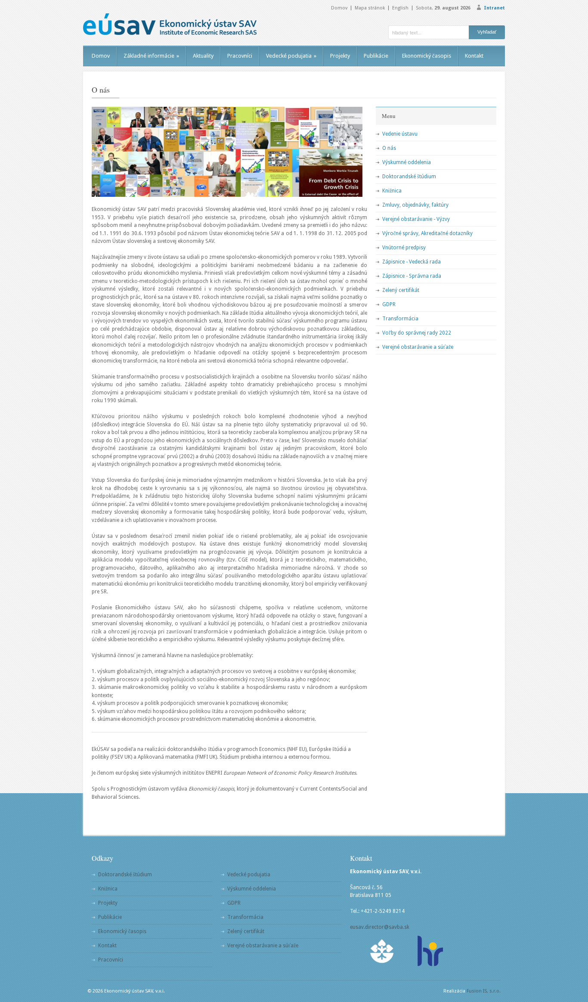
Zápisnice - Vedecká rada (411, 262)
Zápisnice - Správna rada (411, 276)
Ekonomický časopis (426, 56)
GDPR (389, 304)
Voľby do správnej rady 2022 (416, 333)
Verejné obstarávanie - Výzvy (416, 219)
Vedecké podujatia (291, 56)
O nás (389, 148)
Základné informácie (151, 56)
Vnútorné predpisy (404, 248)
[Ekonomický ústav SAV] (170, 24)
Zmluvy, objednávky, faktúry (415, 205)
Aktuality (203, 56)
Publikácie (376, 56)
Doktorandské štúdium (409, 177)
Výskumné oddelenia (406, 162)
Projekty (340, 56)
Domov (339, 8)
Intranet (494, 8)
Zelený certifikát (400, 290)
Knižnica (392, 191)
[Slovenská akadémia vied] (382, 951)
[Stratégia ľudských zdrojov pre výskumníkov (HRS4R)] (430, 951)
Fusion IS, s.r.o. (484, 991)
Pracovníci (239, 56)
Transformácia (400, 319)
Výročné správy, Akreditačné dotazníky (427, 233)
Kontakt (474, 56)
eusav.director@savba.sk (379, 927)
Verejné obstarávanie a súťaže (417, 347)
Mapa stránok (370, 8)
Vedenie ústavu (400, 134)
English (400, 8)
